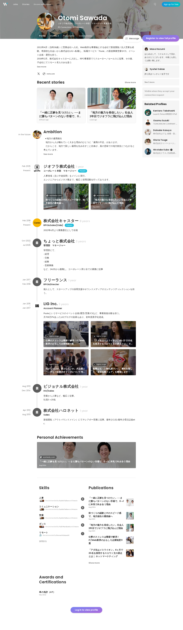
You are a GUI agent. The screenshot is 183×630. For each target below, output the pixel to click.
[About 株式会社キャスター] (37, 222)
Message (134, 38)
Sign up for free (171, 4)
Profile (42, 36)
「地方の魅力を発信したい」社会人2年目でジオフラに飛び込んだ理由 (112, 201)
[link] (66, 197)
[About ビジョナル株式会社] (37, 388)
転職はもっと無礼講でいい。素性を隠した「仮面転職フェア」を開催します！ (112, 370)
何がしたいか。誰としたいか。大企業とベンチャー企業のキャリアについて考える (65, 370)
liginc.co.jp (54, 336)
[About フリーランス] (37, 282)
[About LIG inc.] (37, 305)
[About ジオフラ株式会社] (37, 168)
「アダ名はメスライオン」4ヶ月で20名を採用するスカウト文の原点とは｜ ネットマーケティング (113, 342)
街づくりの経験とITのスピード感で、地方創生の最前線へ (65, 201)
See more (41, 66)
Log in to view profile (86, 609)
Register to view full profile (161, 38)
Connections (85, 36)
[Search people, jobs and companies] (155, 4)
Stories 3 (54, 36)
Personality (69, 36)
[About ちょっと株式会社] (37, 243)
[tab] (42, 36)
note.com (51, 74)
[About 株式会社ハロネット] (37, 412)
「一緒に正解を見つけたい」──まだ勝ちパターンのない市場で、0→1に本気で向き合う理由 (84, 461)
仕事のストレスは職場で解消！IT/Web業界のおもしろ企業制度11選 (65, 342)
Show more (130, 82)
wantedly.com (55, 195)
